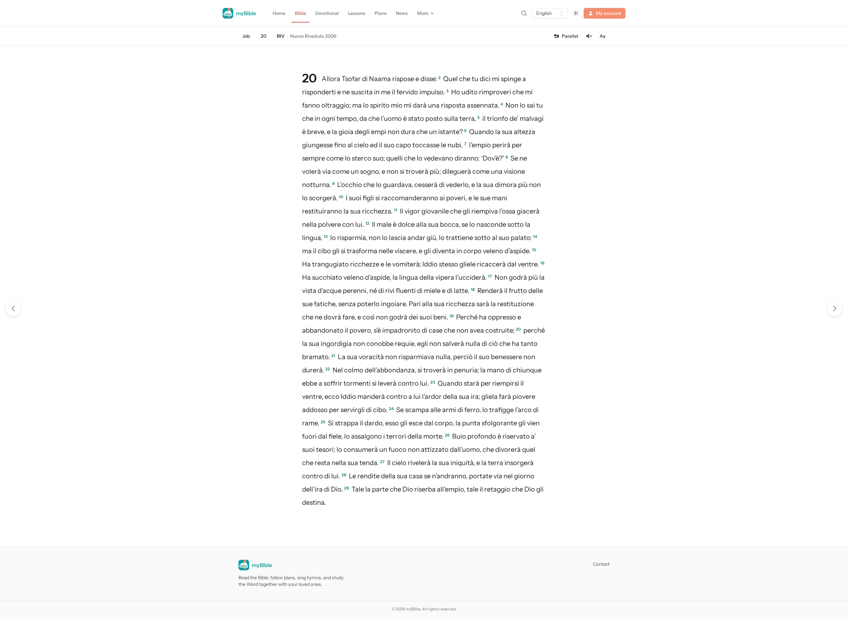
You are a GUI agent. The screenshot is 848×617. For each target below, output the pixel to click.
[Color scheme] (575, 13)
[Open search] (524, 13)
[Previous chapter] (13, 308)
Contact (601, 564)
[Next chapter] (835, 308)
